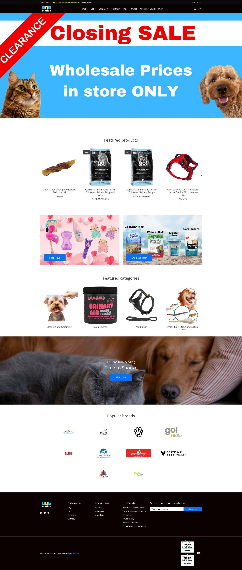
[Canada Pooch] (138, 432)
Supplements (100, 326)
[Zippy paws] (138, 474)
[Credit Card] (198, 553)
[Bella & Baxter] (103, 432)
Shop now (121, 377)
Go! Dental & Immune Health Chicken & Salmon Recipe (141, 191)
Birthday (116, 9)
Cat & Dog (72, 515)
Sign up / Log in (195, 2)
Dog (69, 507)
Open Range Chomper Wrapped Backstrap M (59, 191)
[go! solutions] (173, 432)
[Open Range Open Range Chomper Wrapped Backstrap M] (59, 167)
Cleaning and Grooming (59, 326)
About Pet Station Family (151, 9)
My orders (99, 511)
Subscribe (193, 509)
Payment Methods (130, 522)
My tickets (99, 515)
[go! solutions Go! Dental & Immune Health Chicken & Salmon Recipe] (141, 167)
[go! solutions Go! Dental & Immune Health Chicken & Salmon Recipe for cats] (100, 167)
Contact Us (127, 515)
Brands (133, 9)
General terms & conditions (134, 511)
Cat (69, 511)
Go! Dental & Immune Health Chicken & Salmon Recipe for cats (100, 192)
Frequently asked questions (134, 526)
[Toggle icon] (195, 9)
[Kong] (68, 453)
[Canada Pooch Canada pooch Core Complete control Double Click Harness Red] (183, 167)
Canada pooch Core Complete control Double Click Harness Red (182, 192)
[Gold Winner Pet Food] (187, 551)
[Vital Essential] (173, 453)
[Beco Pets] (68, 432)
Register (98, 507)
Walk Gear (141, 326)
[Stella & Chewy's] (138, 453)
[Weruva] (103, 474)
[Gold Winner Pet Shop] (187, 564)
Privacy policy (128, 518)
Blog (125, 9)
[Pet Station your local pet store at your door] (46, 8)
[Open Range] (103, 453)
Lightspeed (75, 553)
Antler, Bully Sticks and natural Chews (183, 328)
